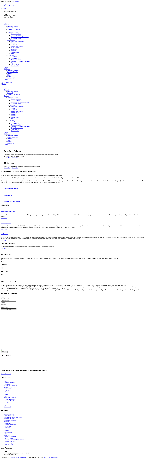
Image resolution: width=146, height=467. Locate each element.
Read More (4, 218)
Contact (6, 79)
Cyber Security (15, 64)
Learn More (7, 157)
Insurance (13, 50)
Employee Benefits (12, 72)
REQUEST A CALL (6, 82)
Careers (9, 76)
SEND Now (4, 352)
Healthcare (14, 49)
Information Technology (17, 41)
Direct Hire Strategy (16, 35)
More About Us (5, 248)
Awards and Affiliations (13, 29)
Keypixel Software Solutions (18, 457)
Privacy (6, 4)
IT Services (10, 55)
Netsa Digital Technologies (50, 457)
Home (5, 23)
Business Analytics (16, 59)
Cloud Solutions (15, 66)
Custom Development (16, 58)
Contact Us (15, 157)
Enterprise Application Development (20, 61)
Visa (8, 75)
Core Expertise (11, 40)
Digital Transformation (17, 63)
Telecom (13, 43)
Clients (6, 67)
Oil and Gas (14, 44)
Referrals (9, 73)
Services (6, 31)
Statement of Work (16, 38)
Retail (12, 53)
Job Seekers (7, 69)
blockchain (14, 56)
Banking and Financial (17, 46)
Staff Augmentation (16, 34)
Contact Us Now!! (6, 374)
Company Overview (12, 26)
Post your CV (11, 78)
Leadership (10, 27)
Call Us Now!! (16, 1)
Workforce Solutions (12, 32)
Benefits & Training (12, 70)
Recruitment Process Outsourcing (20, 37)
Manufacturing (15, 52)
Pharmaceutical (15, 47)
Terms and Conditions (10, 6)
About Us (6, 24)
